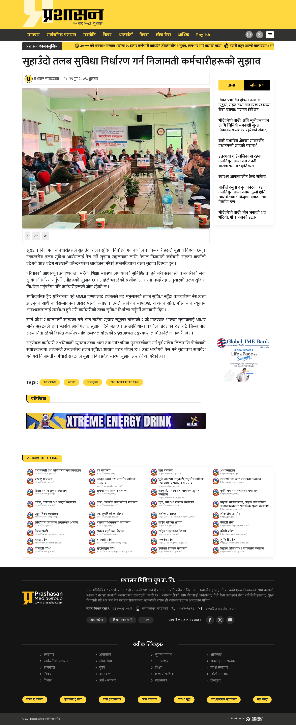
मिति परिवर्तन (149, 699)
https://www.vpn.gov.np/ (108, 516)
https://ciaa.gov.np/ (44, 525)
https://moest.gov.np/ (45, 493)
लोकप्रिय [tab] (257, 85)
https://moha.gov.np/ (106, 473)
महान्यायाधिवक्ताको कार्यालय (113, 522)
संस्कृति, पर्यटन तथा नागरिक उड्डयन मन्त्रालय (178, 492)
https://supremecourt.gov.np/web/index (177, 516)
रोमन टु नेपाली (34, 699)
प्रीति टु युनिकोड (112, 699)
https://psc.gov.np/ (228, 516)
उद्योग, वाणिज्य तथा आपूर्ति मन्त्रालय (55, 502)
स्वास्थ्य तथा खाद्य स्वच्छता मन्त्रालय (240, 479)
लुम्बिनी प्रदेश (228, 540)
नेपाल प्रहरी (41, 531)
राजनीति (89, 35)
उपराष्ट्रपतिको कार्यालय (110, 514)
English (203, 35)
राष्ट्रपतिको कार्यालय (46, 514)
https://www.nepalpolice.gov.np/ (49, 534)
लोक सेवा (163, 35)
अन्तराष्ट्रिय (159, 661)
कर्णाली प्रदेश (49, 382)
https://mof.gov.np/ (229, 473)
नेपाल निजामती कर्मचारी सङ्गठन (124, 382)
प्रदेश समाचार (217, 667)
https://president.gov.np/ (46, 516)
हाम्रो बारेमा (96, 620)
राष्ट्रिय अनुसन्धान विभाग (172, 531)
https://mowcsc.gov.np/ (231, 509)
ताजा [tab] (231, 85)
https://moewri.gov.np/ (107, 505)
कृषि (100, 667)
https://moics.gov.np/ (45, 505)
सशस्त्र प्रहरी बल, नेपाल (110, 531)
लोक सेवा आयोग (230, 514)
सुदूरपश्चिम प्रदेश (106, 548)
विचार (144, 35)
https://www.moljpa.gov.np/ (109, 486)
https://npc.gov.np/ (167, 525)
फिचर (107, 35)
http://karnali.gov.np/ (45, 551)
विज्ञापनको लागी (122, 620)
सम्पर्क (146, 620)
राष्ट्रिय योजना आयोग (170, 522)
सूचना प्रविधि (161, 654)
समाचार (33, 35)
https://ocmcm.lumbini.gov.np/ (234, 542)
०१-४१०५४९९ (185, 608)
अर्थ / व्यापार (105, 680)
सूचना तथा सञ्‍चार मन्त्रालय (112, 490)
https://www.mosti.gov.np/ (232, 551)
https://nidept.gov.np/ (168, 534)
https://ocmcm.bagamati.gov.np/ (112, 542)
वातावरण (103, 674)
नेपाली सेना (227, 522)
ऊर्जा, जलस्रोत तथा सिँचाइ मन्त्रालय (117, 502)
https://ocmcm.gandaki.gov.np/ (172, 542)
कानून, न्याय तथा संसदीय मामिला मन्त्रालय (116, 481)
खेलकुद (213, 680)
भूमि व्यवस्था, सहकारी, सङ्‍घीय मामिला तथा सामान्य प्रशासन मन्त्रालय (181, 481)
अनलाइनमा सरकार (221, 661)
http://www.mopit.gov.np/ (170, 551)
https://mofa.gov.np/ (44, 482)
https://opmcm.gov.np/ (45, 473)
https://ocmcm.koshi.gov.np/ (233, 534)
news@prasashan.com (220, 608)
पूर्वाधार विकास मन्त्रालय (172, 548)
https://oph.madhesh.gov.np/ (48, 542)
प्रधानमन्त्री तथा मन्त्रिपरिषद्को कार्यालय (58, 470)
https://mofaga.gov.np (168, 486)
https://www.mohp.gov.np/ (232, 482)
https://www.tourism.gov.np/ (171, 497)
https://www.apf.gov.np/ (107, 534)
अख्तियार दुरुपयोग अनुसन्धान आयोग (56, 522)
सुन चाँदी (262, 699)
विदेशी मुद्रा (184, 699)
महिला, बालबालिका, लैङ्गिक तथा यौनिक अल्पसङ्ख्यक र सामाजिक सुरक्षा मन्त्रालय (244, 504)
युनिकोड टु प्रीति (73, 699)
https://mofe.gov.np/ (229, 493)
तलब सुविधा (92, 382)
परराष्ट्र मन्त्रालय (44, 479)
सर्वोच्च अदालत (167, 514)
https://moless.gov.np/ (168, 505)
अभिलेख (214, 654)
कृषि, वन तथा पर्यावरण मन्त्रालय (239, 490)
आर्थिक (183, 35)
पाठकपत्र (158, 680)
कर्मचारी (71, 382)
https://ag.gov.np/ (105, 525)
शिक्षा (156, 667)
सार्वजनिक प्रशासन (61, 35)
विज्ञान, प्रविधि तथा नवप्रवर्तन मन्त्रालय (242, 548)
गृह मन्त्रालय (104, 470)
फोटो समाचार (217, 674)
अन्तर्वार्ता (126, 35)
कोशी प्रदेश (227, 531)
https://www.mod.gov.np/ (169, 473)
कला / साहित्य (162, 674)
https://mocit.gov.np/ (106, 493)
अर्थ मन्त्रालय (227, 470)
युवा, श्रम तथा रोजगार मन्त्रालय (176, 502)
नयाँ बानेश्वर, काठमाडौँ (155, 608)
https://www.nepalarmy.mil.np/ (234, 525)
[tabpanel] (244, 159)
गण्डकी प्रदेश (165, 540)
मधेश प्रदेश (41, 540)
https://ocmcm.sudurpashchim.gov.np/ (114, 551)
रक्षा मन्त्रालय (165, 470)
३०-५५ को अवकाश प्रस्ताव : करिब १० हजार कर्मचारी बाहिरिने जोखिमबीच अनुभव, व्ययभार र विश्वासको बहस (121, 46)
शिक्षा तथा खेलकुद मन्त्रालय (51, 490)
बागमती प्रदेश (104, 540)
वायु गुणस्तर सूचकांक (224, 699)
